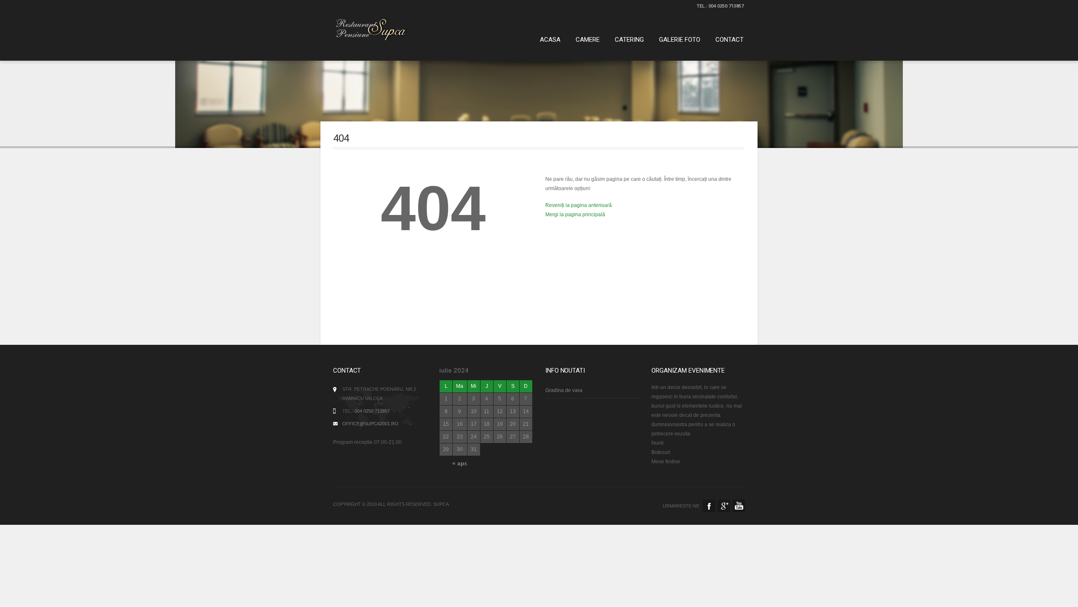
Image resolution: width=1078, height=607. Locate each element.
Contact (729, 39)
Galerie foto (679, 39)
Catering (629, 39)
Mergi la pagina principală (575, 215)
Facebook (709, 506)
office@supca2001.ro (370, 423)
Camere (588, 39)
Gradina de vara (563, 390)
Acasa (550, 39)
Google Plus (724, 506)
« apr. (460, 463)
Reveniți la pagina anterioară (578, 205)
